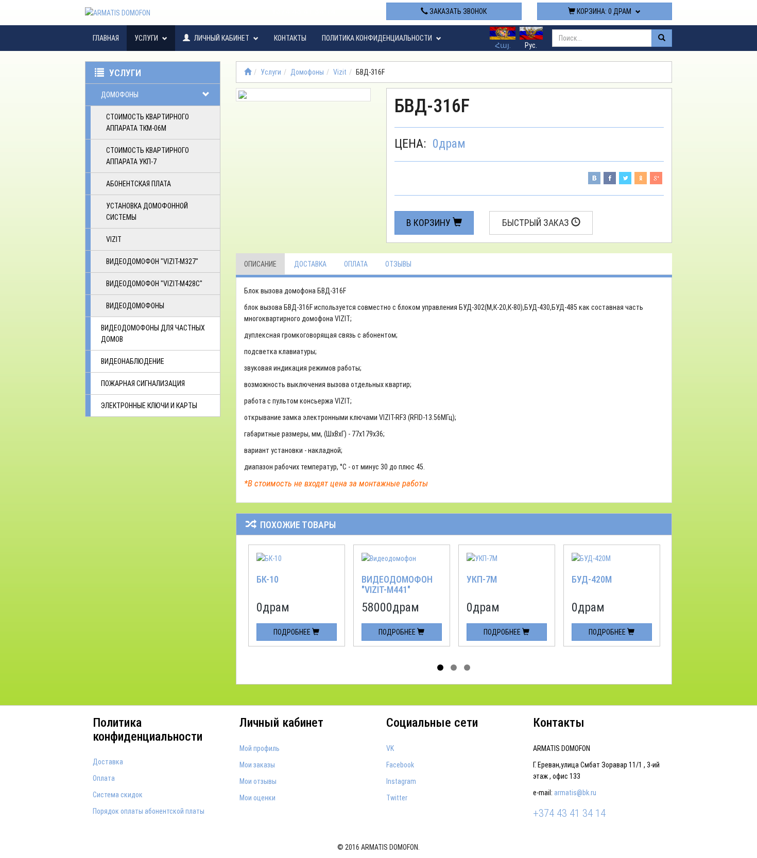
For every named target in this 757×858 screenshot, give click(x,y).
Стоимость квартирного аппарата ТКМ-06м (147, 122)
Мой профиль (259, 748)
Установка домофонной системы (147, 211)
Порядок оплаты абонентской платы (148, 811)
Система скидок (118, 795)
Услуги (147, 38)
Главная (106, 38)
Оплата (356, 264)
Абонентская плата (138, 184)
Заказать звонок (457, 11)
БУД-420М (592, 579)
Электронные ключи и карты (149, 405)
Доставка (310, 264)
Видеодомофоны (135, 306)
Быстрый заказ (536, 222)
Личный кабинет (222, 38)
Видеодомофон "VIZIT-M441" (397, 584)
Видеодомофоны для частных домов (153, 333)
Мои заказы (257, 765)
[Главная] (247, 72)
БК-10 (267, 579)
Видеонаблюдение (132, 361)
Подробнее (292, 632)
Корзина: (603, 11)
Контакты (290, 38)
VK (390, 748)
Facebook (400, 765)
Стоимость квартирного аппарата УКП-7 (147, 156)
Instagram (401, 781)
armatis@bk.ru (575, 793)
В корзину (429, 222)
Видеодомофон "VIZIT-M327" (152, 261)
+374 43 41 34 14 (303, 11)
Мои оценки (257, 798)
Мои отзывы (258, 781)
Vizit (114, 239)
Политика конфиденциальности (378, 38)
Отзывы (398, 264)
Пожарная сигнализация (143, 383)
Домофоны (120, 95)
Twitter (396, 798)
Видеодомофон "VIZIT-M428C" (154, 283)
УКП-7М (482, 579)
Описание (260, 264)
